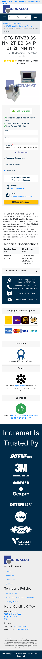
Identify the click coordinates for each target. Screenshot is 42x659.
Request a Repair (13, 164)
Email (6, 130)
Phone (7, 138)
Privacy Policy (12, 602)
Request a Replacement (15, 158)
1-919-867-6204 (28, 293)
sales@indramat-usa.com (21, 196)
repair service (20, 386)
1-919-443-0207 (20, 1)
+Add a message (21, 152)
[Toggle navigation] (5, 17)
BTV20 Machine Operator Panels (19, 26)
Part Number (8, 145)
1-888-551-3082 (7, 1)
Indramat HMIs (16, 23)
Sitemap (9, 584)
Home (5, 23)
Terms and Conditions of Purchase (20, 597)
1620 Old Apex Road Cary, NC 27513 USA (12, 616)
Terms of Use (11, 593)
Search (36, 17)
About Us (10, 575)
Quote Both (10, 171)
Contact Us (10, 579)
